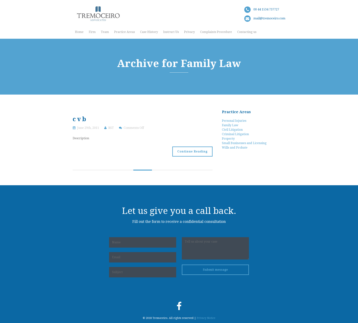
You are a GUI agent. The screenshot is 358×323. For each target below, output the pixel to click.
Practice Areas (124, 32)
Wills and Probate (234, 147)
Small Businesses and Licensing (244, 143)
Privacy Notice (206, 317)
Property (228, 138)
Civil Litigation (232, 129)
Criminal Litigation (235, 134)
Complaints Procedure (216, 32)
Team (105, 32)
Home (79, 32)
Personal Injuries (234, 120)
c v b (79, 119)
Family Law (230, 125)
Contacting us (246, 32)
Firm (92, 32)
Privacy (189, 32)
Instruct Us (171, 32)
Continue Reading (192, 151)
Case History (149, 32)
